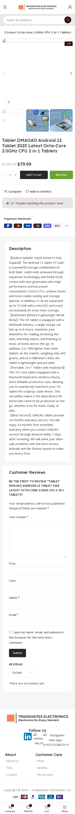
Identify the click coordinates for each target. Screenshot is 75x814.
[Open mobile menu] (5, 7)
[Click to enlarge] (9, 102)
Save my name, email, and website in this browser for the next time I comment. (36, 637)
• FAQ (8, 768)
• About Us (12, 761)
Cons (12, 580)
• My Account (44, 774)
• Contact (11, 774)
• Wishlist (41, 768)
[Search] (67, 19)
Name (14, 597)
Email (14, 614)
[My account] (70, 7)
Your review (18, 517)
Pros (12, 563)
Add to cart (34, 174)
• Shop (40, 761)
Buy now (61, 174)
